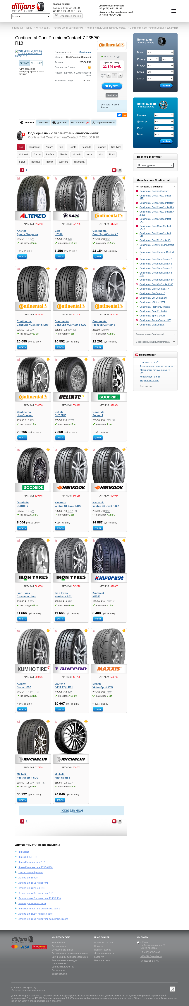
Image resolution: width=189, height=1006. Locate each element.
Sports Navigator (27, 234)
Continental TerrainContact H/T (155, 320)
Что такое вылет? (149, 362)
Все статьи (146, 386)
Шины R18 (24, 852)
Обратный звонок (70, 15)
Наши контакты (102, 960)
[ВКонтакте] (119, 115)
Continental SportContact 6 (153, 311)
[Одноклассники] (124, 115)
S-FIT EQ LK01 (64, 687)
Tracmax (35, 162)
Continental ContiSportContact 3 (156, 263)
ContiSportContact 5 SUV (33, 324)
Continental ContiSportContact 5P (156, 280)
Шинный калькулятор (63, 966)
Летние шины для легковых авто (35, 914)
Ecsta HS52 (24, 687)
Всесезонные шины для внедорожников (64, 961)
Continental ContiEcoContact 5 (155, 240)
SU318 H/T (23, 506)
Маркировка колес (149, 380)
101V (108, 420)
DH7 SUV (60, 415)
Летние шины (59, 946)
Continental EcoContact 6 (152, 293)
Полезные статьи (103, 942)
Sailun (22, 162)
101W (71, 420)
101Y (88, 75)
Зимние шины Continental (150, 334)
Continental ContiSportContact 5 (156, 268)
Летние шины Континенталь (33, 883)
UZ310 (59, 234)
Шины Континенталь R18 (31, 862)
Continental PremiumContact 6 (155, 307)
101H (32, 692)
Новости (98, 946)
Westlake (63, 162)
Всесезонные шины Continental (153, 342)
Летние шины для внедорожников (69, 953)
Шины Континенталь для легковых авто (39, 908)
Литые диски (58, 970)
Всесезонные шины (62, 949)
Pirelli (112, 154)
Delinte (72, 147)
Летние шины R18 (28, 877)
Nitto (101, 154)
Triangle (49, 162)
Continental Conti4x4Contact (154, 191)
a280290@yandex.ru (151, 956)
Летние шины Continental (149, 186)
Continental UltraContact (152, 324)
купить (114, 86)
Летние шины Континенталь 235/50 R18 (39, 898)
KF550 (96, 596)
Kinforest (23, 154)
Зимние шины (59, 942)
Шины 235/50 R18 (27, 857)
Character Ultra (26, 596)
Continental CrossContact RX (154, 289)
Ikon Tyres (116, 147)
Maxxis (63, 154)
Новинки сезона (102, 949)
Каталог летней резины (30, 872)
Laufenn (50, 154)
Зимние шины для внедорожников (70, 957)
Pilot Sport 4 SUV (27, 777)
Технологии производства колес (156, 366)
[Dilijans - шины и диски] (30, 7)
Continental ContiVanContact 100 (156, 284)
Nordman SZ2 (63, 596)
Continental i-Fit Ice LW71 (152, 302)
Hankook (101, 147)
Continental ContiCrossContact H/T (157, 203)
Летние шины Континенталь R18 (35, 893)
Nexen (90, 154)
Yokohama (79, 162)
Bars (61, 147)
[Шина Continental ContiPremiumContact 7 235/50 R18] (32, 54)
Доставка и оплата (104, 953)
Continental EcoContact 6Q (153, 298)
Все (21, 147)
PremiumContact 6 (104, 324)
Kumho (37, 154)
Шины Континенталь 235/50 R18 (35, 867)
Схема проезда (148, 948)
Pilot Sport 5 (62, 777)
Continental (85, 52)
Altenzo (49, 147)
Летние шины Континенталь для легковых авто (43, 919)
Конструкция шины (150, 376)
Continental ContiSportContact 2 (156, 259)
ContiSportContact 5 (105, 234)
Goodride (86, 147)
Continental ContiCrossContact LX (157, 207)
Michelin (77, 154)
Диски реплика (59, 974)
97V (32, 239)
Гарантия (99, 957)
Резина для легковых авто (32, 903)
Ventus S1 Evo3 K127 (68, 506)
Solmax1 (97, 415)
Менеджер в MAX (149, 961)
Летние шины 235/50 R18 (31, 888)
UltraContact (25, 415)
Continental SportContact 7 (153, 315)
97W (70, 239)
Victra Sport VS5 (102, 687)
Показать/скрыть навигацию (173, 11)
